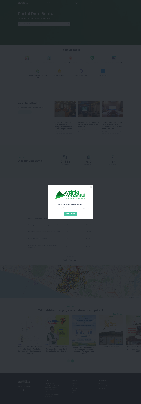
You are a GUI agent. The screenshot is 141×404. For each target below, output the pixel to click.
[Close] (91, 187)
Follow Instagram (70, 213)
